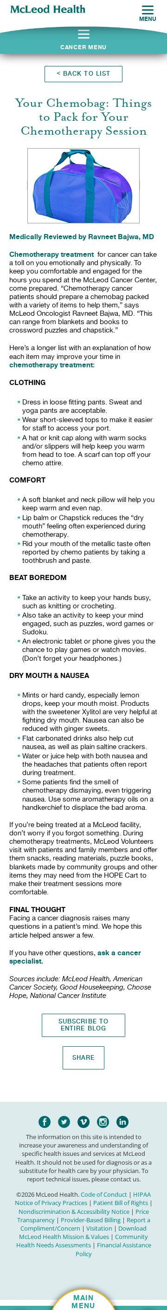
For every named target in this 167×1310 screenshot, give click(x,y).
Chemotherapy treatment (51, 254)
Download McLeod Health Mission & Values (83, 1232)
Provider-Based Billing (91, 1220)
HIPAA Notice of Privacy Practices (83, 1198)
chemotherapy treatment (51, 364)
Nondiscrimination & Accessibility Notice (74, 1211)
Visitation (99, 1228)
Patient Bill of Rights (120, 1203)
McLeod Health (47, 10)
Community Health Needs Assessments (82, 1240)
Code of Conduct (104, 1194)
